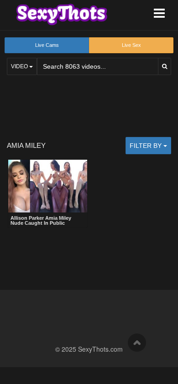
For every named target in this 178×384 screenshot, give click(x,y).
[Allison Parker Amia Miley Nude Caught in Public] (47, 186)
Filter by (146, 145)
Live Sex (131, 45)
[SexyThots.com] (61, 14)
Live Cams (47, 45)
